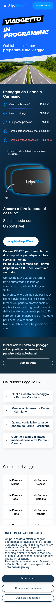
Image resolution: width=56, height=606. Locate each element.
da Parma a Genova (40, 482)
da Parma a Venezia (40, 512)
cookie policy (20, 567)
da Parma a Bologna (40, 497)
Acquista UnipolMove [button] (20, 241)
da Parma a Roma (15, 512)
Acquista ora (43, 6)
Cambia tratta (28, 363)
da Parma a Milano (15, 482)
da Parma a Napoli (15, 497)
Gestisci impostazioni (28, 588)
